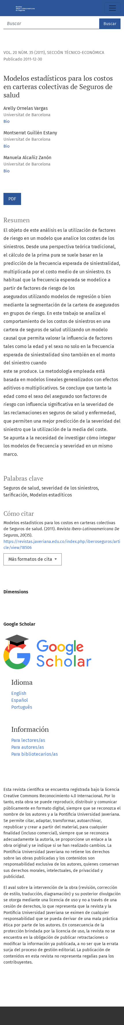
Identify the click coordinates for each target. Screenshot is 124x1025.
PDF (12, 199)
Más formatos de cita (30, 559)
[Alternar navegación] (112, 8)
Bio (6, 121)
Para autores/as (27, 747)
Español (19, 700)
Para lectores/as (28, 740)
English (18, 693)
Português (21, 707)
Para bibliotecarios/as (34, 754)
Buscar (110, 23)
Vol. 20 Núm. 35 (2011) (24, 52)
